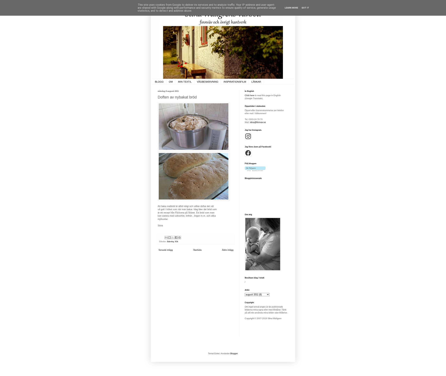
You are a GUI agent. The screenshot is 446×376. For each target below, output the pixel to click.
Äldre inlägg (227, 250)
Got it (305, 8)
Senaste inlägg (166, 250)
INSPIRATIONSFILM (235, 81)
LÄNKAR (256, 81)
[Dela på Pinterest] (179, 237)
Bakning (170, 241)
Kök (176, 241)
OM (171, 81)
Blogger (234, 353)
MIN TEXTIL (185, 81)
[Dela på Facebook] (176, 237)
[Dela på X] (173, 237)
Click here (249, 95)
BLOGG (159, 81)
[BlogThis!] (169, 237)
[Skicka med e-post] (166, 237)
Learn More (291, 8)
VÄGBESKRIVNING (207, 81)
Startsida (197, 250)
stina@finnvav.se (258, 122)
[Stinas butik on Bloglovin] (255, 170)
